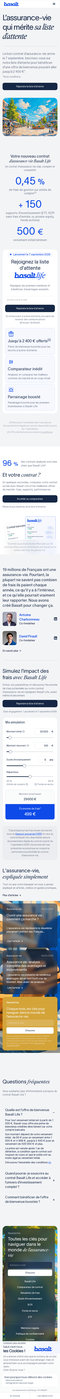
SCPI (30, 1304)
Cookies (30, 1339)
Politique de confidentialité (30, 1334)
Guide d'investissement (30, 1298)
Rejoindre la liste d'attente (30, 86)
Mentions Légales (30, 1328)
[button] (54, 4)
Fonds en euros (30, 1311)
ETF (30, 1317)
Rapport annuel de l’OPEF (29, 834)
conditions (46, 432)
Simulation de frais (30, 1293)
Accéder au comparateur (30, 499)
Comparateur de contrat (30, 1287)
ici (49, 1162)
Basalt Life (30, 1281)
